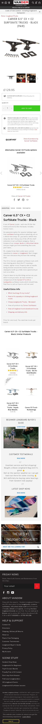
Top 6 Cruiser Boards (10, 669)
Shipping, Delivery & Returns (12, 631)
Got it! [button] (11, 721)
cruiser (15, 253)
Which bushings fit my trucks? (19, 293)
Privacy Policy (7, 648)
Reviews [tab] (18, 208)
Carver (12, 224)
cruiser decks (19, 243)
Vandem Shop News (9, 662)
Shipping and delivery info (17, 312)
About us (5, 635)
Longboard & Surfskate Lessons (13, 685)
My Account (6, 652)
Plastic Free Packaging (10, 638)
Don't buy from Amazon (11, 675)
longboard (24, 253)
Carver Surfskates (29, 305)
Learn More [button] (26, 717)
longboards (26, 604)
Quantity (5, 103)
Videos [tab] (13, 208)
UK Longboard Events (10, 682)
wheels (12, 609)
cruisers (34, 604)
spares (20, 609)
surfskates (6, 606)
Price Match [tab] (26, 208)
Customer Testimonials (10, 641)
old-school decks (32, 243)
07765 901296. (26, 615)
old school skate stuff (18, 606)
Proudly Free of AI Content (12, 672)
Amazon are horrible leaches (21, 703)
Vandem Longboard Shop (10, 692)
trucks (6, 609)
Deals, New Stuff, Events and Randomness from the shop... (19, 580)
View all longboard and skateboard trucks (23, 309)
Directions (6, 628)
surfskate (10, 234)
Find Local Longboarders (11, 679)
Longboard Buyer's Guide (11, 645)
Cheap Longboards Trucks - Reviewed (21, 302)
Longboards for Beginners (11, 665)
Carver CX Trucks (24, 196)
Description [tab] (5, 208)
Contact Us (6, 625)
